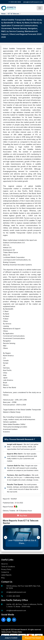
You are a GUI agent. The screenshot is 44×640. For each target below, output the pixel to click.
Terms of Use (6, 632)
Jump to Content (11, 638)
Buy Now (23, 516)
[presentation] (5, 537)
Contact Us (5, 572)
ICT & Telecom (13, 14)
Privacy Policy (6, 569)
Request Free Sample (33, 638)
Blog (2, 578)
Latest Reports (6, 575)
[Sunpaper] (8, 8)
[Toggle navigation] (40, 8)
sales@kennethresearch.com (33, 2)
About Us (4, 564)
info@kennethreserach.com (16, 592)
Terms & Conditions (8, 566)
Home (3, 14)
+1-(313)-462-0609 (14, 2)
